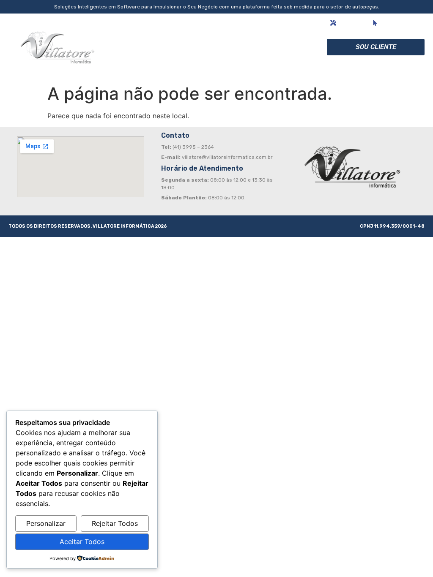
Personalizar (46, 523)
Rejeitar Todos (115, 523)
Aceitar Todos (82, 541)
